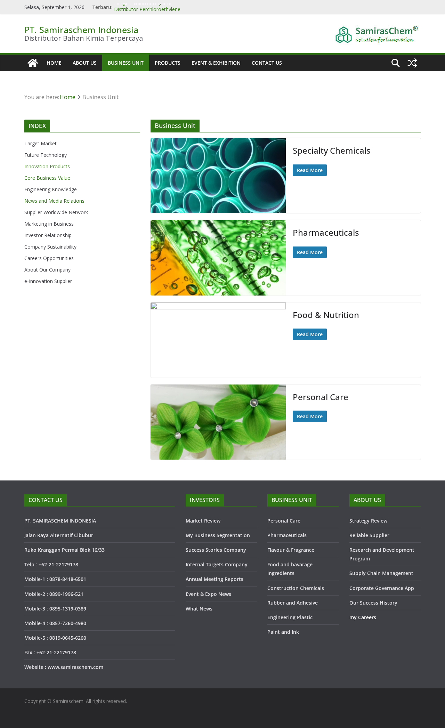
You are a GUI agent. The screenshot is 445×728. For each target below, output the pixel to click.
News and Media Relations (54, 200)
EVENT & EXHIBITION (216, 62)
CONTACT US (267, 62)
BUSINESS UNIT (126, 62)
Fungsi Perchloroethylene (142, 7)
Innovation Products (47, 166)
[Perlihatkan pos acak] (412, 63)
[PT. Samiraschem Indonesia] (32, 63)
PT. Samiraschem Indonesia (81, 29)
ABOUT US (85, 62)
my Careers (362, 617)
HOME (54, 62)
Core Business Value (47, 178)
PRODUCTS (167, 62)
